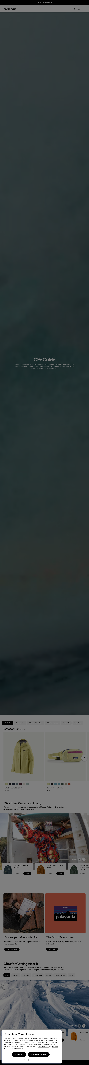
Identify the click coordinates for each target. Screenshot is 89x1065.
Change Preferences (32, 1060)
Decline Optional (38, 1054)
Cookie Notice (43, 1046)
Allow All (19, 1054)
